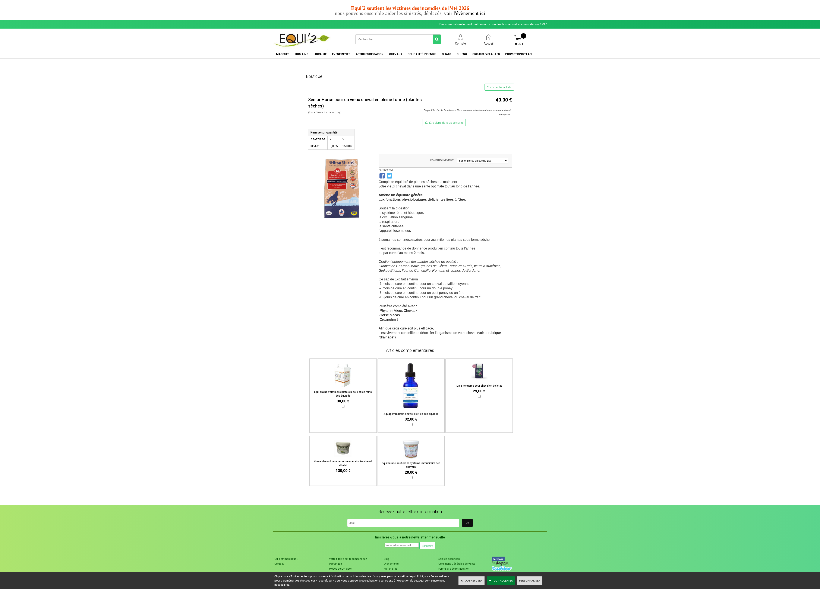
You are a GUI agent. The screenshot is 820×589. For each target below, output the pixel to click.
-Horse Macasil (390, 315)
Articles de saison (370, 54)
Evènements (391, 563)
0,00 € (519, 44)
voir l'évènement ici (464, 13)
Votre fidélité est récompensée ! (348, 558)
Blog (386, 558)
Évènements (341, 54)
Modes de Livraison (340, 568)
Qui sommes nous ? (286, 558)
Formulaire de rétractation (453, 568)
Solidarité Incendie (422, 54)
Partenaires (390, 568)
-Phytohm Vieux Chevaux (398, 310)
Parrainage (335, 563)
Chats (446, 54)
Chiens (462, 54)
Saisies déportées (449, 558)
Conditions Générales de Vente (456, 563)
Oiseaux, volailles (486, 54)
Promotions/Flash (519, 54)
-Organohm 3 (388, 319)
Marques (282, 54)
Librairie (320, 54)
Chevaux (395, 54)
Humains (301, 54)
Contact (279, 563)
